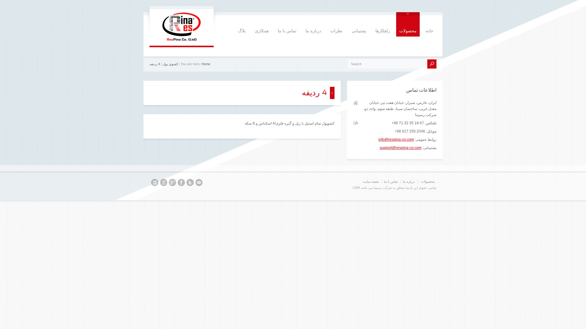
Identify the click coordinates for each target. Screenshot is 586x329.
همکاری (262, 31)
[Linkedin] (154, 183)
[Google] (163, 183)
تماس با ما (287, 31)
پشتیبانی (359, 31)
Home (205, 64)
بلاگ (242, 31)
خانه (429, 31)
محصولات (408, 31)
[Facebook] (181, 183)
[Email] (199, 183)
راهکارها (382, 31)
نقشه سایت (371, 181)
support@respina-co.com (400, 148)
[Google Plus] (172, 183)
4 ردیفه (155, 64)
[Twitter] (190, 183)
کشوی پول (170, 64)
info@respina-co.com (396, 139)
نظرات (336, 31)
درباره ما (313, 31)
